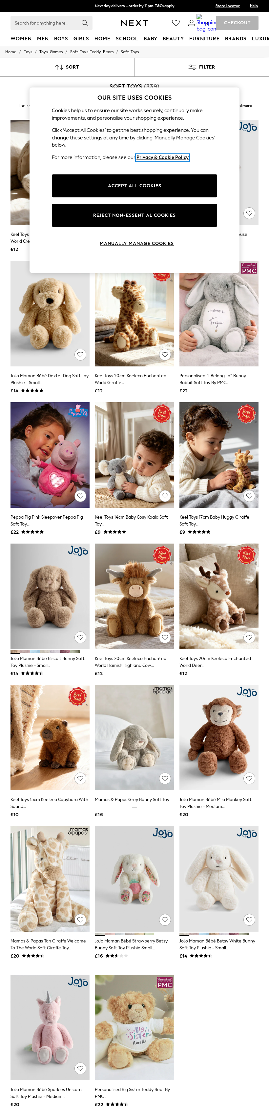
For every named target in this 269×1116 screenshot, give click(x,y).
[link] (191, 23)
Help (254, 6)
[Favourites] (176, 23)
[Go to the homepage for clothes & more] (134, 23)
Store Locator (228, 6)
